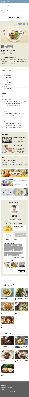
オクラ (6, 252)
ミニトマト (16, 255)
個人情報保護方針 (4, 385)
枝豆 (21, 250)
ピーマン (16, 250)
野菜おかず (7, 45)
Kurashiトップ (4, 10)
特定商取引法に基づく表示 (6, 387)
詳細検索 (21, 271)
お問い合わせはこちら (13, 391)
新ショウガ (19, 245)
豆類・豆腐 (11, 47)
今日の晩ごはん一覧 (14, 10)
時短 (11, 45)
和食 (2, 45)
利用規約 (3, 389)
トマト (6, 250)
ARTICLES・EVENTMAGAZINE (20, 234)
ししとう (6, 245)
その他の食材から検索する (19, 257)
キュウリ (11, 250)
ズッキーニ (16, 252)
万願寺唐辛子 (12, 245)
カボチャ (10, 255)
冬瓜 (21, 252)
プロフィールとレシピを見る (14, 219)
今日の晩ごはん (8, 235)
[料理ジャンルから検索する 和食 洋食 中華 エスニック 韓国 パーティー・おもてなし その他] (13, 240)
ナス (5, 255)
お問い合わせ (4, 383)
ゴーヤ (6, 47)
